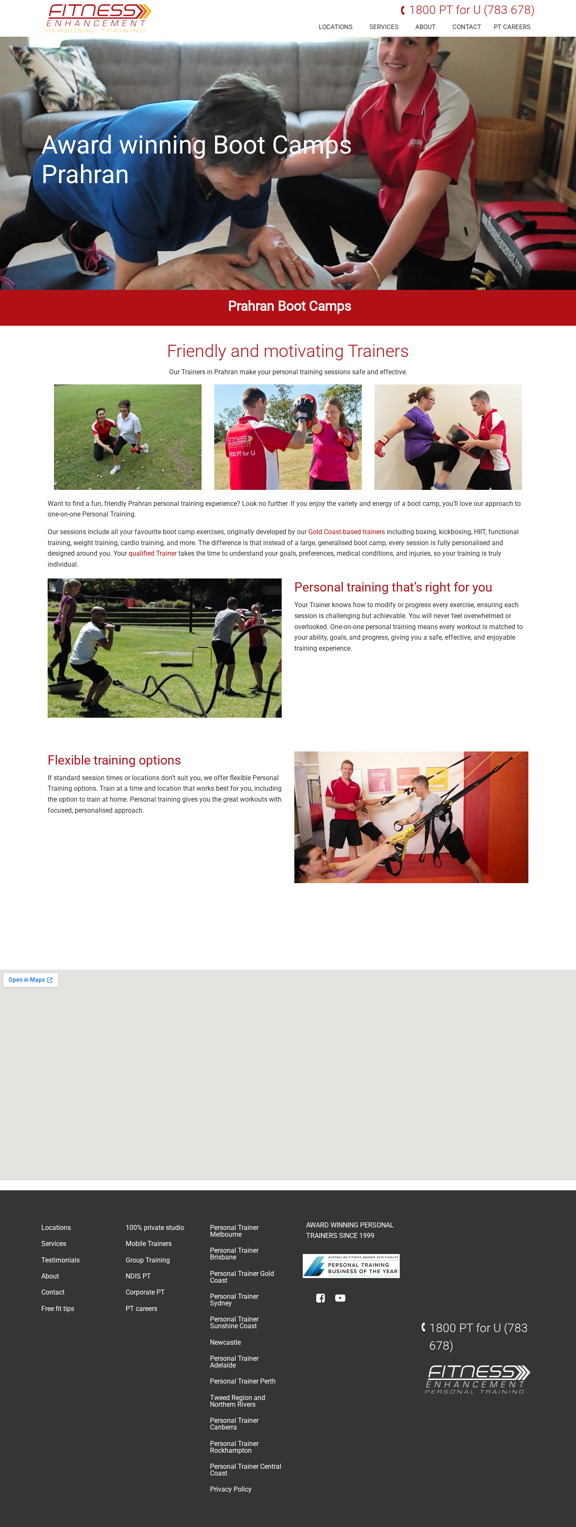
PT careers (512, 27)
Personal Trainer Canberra (234, 1423)
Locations (336, 27)
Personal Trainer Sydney (234, 1299)
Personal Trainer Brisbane (234, 1253)
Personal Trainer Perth (243, 1381)
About (425, 27)
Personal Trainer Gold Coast (242, 1277)
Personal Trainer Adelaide (234, 1361)
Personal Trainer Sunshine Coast (234, 1322)
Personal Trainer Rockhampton (234, 1447)
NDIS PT (138, 1276)
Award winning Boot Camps (196, 145)
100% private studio (155, 1228)
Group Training (148, 1260)
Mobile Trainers (149, 1244)
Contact (466, 27)
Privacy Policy (231, 1489)
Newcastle (225, 1342)
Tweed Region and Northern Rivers (237, 1401)
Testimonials (60, 1260)
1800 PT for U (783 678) (472, 10)
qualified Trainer (153, 553)
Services (383, 27)
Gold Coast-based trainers (346, 532)
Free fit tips (57, 1309)
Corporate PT (145, 1292)
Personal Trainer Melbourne (234, 1231)
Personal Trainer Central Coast (245, 1469)
